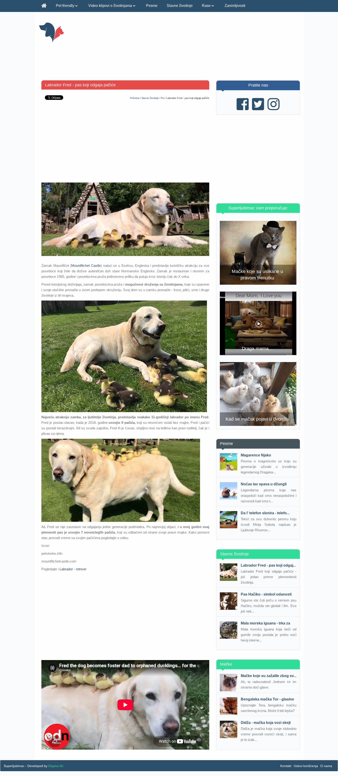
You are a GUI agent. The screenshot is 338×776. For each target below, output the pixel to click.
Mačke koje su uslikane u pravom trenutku (257, 275)
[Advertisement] (214, 48)
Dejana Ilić (55, 766)
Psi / (163, 98)
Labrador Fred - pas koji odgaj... (268, 565)
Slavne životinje (180, 6)
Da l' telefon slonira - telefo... (265, 513)
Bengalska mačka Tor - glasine (267, 699)
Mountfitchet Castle (86, 265)
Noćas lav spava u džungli (263, 484)
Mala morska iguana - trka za (265, 623)
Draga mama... (257, 348)
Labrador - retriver (73, 569)
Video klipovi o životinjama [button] (110, 6)
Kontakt (285, 766)
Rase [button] (207, 6)
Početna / (135, 98)
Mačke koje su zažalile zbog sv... (268, 676)
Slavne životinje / (151, 98)
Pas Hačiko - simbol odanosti (266, 594)
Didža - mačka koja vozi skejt (266, 723)
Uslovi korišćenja (306, 766)
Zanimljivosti (235, 6)
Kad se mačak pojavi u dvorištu (257, 419)
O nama (326, 766)
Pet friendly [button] (65, 6)
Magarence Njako (256, 455)
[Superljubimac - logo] (80, 32)
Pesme (152, 6)
